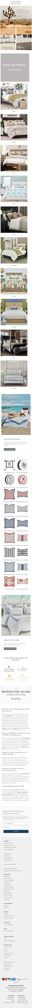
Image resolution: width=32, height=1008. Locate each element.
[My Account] (28, 2)
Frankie (14, 327)
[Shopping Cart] (29, 2)
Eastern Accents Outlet (10, 864)
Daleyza (14, 111)
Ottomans (6, 891)
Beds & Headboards (9, 889)
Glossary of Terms (8, 953)
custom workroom (22, 792)
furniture (15, 728)
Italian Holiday (12, 439)
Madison (14, 388)
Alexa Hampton (8, 860)
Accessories (7, 882)
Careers (6, 957)
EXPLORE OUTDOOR (9, 449)
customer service (25, 773)
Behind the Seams (8, 930)
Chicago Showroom (9, 916)
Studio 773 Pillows (8, 849)
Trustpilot (16, 982)
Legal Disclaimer (8, 966)
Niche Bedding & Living (10, 847)
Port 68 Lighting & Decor (10, 868)
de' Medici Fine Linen (9, 845)
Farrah (14, 204)
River (14, 357)
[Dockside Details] (16, 434)
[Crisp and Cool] (16, 635)
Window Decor (8, 885)
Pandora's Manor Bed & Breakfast (12, 870)
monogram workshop (7, 794)
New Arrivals (7, 876)
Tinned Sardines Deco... (10, 472)
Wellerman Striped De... (9, 545)
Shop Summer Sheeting (10, 648)
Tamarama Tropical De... (22, 589)
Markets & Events (8, 918)
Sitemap (6, 970)
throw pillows (26, 738)
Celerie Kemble (8, 858)
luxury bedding (9, 715)
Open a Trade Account (9, 940)
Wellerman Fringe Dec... (22, 545)
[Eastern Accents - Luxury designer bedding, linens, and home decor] (16, 2)
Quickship (6, 899)
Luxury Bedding (8, 878)
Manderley (14, 265)
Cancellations (7, 955)
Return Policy (7, 964)
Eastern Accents (8, 843)
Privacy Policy (19, 818)
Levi (14, 173)
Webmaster (7, 968)
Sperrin (14, 142)
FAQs (5, 951)
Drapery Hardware (8, 887)
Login (5, 938)
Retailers (6, 914)
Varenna (14, 296)
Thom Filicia (7, 856)
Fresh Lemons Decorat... (9, 487)
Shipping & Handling (9, 962)
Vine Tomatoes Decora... (22, 487)
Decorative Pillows (9, 880)
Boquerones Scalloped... (22, 501)
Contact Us (7, 907)
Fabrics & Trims (8, 895)
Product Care (7, 947)
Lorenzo (14, 234)
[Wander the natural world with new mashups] (16, 49)
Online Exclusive (8, 897)
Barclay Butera (8, 853)
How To (6, 949)
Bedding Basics (8, 893)
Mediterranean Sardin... (22, 472)
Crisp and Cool (12, 640)
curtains (4, 728)
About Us (6, 905)
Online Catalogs (8, 924)
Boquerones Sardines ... (9, 501)
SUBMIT (16, 831)
